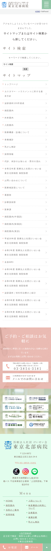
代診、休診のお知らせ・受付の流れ (23, 161)
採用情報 (9, 154)
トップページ (11, 84)
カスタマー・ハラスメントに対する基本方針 (24, 93)
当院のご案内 (12, 510)
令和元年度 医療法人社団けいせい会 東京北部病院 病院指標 (24, 171)
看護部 (8, 195)
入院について (35, 501)
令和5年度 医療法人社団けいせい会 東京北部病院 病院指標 (24, 302)
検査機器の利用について (37, 506)
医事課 (8, 209)
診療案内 (32, 513)
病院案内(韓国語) (13, 224)
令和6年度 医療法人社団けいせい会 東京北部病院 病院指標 (24, 314)
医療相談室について (15, 188)
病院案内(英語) (12, 231)
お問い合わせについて (16, 180)
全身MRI (9, 262)
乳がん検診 (10, 147)
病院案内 (9, 110)
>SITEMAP (25, 533)
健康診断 (32, 517)
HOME (37, 11)
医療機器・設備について (17, 132)
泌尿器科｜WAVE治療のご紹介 (20, 293)
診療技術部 (10, 202)
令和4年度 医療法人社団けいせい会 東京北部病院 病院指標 (24, 283)
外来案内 (9, 118)
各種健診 (9, 139)
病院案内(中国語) (13, 217)
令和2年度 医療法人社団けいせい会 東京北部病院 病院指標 (24, 252)
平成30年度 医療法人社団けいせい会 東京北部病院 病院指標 (24, 240)
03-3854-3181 (28, 463)
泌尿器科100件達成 (14, 103)
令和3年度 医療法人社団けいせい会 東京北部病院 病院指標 (24, 271)
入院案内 (9, 125)
